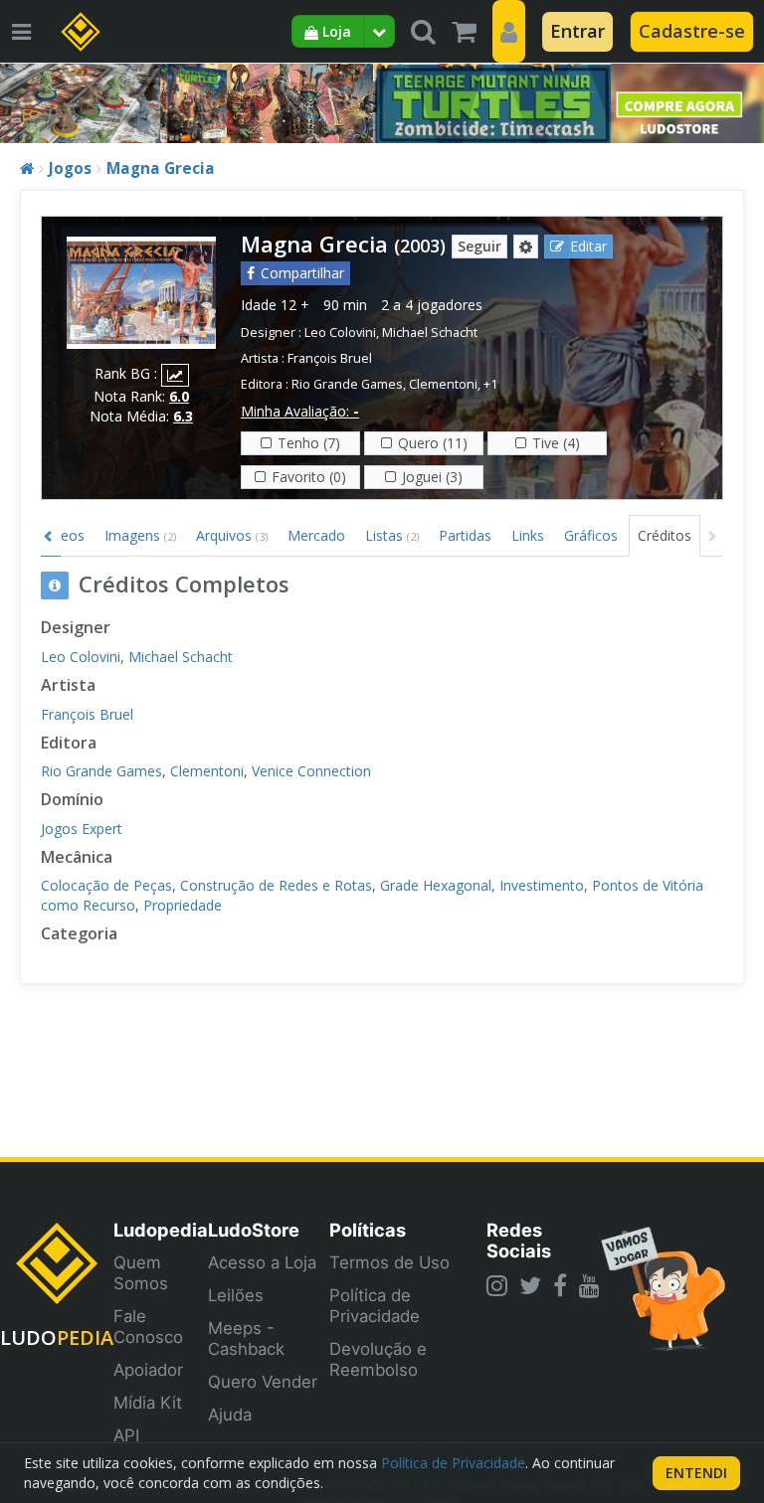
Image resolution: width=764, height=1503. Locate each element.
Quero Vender (262, 1382)
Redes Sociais (518, 1240)
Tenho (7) (309, 442)
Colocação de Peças (106, 885)
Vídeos (63, 535)
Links (527, 535)
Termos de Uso (389, 1262)
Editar (588, 246)
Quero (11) (433, 442)
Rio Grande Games (347, 384)
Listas (392, 535)
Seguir (479, 246)
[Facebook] (560, 1285)
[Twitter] (530, 1285)
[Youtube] (589, 1285)
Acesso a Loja (262, 1262)
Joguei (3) (432, 476)
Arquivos (232, 535)
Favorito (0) (309, 476)
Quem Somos (140, 1272)
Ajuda (230, 1414)
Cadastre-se (692, 31)
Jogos (70, 168)
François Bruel (329, 358)
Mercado (316, 535)
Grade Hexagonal (435, 885)
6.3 (183, 416)
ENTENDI (696, 1472)
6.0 (179, 396)
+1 (490, 384)
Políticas (367, 1230)
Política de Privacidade (374, 1305)
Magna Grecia (160, 168)
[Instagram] (496, 1285)
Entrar (577, 31)
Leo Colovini (340, 332)
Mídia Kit (147, 1403)
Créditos (664, 535)
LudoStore (253, 1230)
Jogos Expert (81, 828)
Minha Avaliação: (300, 411)
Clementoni (443, 384)
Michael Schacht (430, 332)
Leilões (236, 1295)
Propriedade (182, 905)
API (126, 1435)
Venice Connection (311, 770)
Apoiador (148, 1370)
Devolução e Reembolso (378, 1359)
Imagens (140, 535)
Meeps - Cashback (246, 1338)
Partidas (465, 535)
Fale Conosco (148, 1326)
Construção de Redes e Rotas (276, 885)
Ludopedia (160, 1230)
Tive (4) (556, 442)
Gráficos (591, 535)
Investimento (541, 885)
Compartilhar (302, 272)
